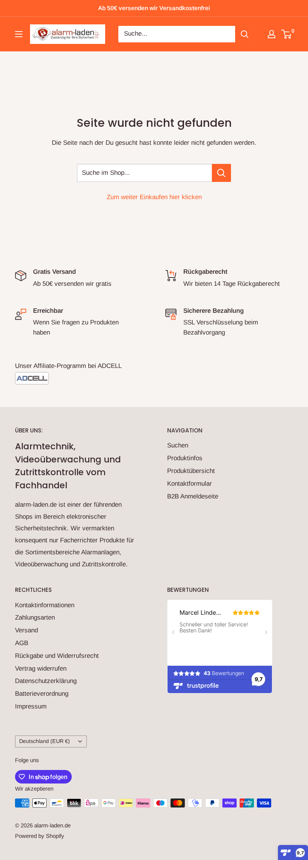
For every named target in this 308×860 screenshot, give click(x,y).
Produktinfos (184, 458)
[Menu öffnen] (19, 34)
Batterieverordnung (41, 693)
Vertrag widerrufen (40, 668)
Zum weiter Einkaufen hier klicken (154, 197)
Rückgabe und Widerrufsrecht (57, 655)
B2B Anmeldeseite (192, 496)
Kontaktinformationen (44, 605)
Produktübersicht (191, 470)
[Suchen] (244, 34)
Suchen (177, 445)
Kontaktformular (189, 483)
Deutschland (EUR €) (44, 741)
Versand (26, 630)
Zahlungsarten (35, 617)
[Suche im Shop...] (221, 173)
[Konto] (271, 34)
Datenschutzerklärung (46, 680)
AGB (21, 643)
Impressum (31, 706)
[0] (286, 34)
